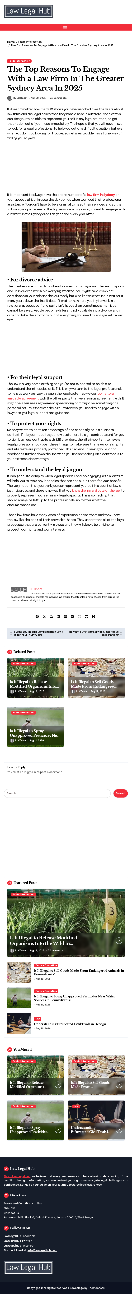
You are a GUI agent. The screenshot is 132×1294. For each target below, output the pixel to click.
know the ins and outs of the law (96, 490)
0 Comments (55, 951)
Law (37, 1019)
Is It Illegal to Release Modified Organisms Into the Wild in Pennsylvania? (33, 686)
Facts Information (19, 61)
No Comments (58, 98)
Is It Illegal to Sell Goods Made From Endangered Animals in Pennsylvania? (94, 686)
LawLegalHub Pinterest (19, 1245)
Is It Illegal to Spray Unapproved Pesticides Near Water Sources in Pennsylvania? (35, 738)
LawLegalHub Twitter (18, 1241)
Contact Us (11, 1213)
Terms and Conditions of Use (23, 1203)
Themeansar (96, 1288)
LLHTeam (20, 691)
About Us (10, 1208)
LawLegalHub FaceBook (19, 1236)
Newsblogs (77, 1288)
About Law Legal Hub (17, 1176)
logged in (30, 772)
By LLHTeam (20, 98)
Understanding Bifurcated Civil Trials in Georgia (70, 1024)
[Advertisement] (66, 168)
